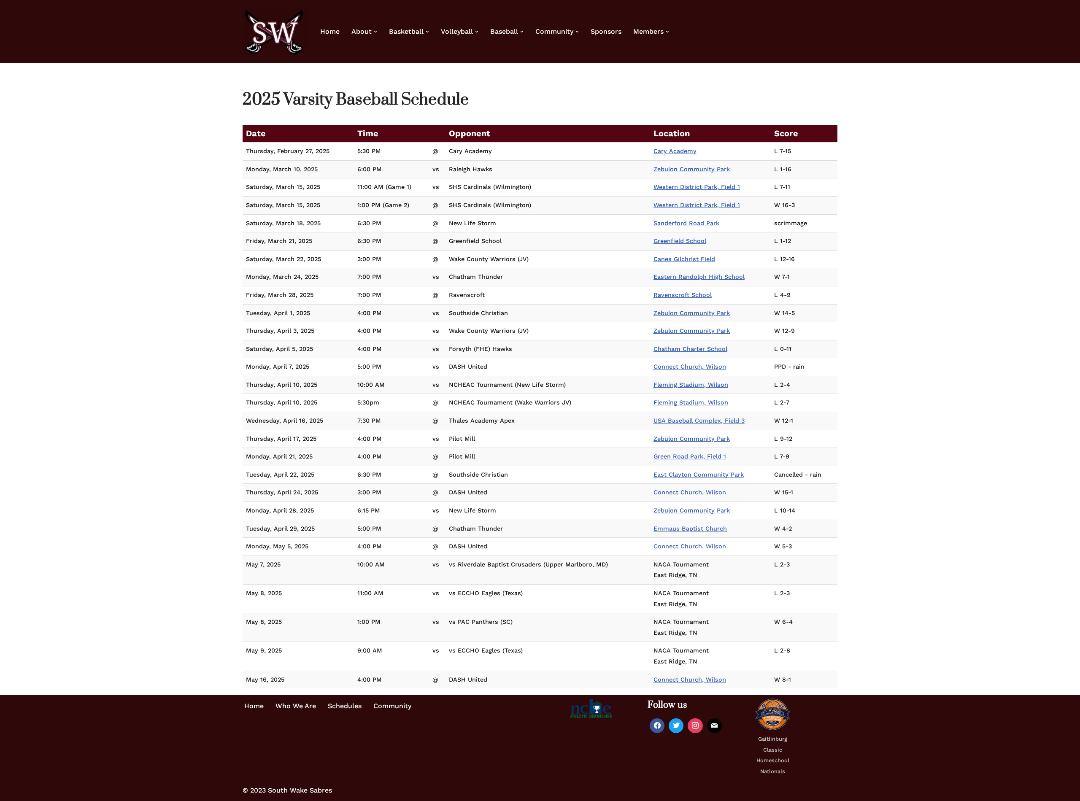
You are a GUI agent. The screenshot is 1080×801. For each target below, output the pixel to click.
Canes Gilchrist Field (684, 259)
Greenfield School (679, 240)
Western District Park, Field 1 (696, 186)
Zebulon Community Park (691, 169)
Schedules (345, 706)
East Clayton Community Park (698, 474)
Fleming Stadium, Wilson (690, 384)
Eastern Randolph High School (699, 276)
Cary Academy (675, 151)
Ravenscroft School (682, 294)
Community (392, 706)
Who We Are (295, 706)
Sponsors (606, 31)
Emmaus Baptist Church (690, 528)
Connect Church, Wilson (689, 366)
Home (330, 31)
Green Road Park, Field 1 (689, 456)
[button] (375, 31)
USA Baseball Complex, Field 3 (699, 420)
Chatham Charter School (690, 348)
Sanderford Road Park (686, 223)
